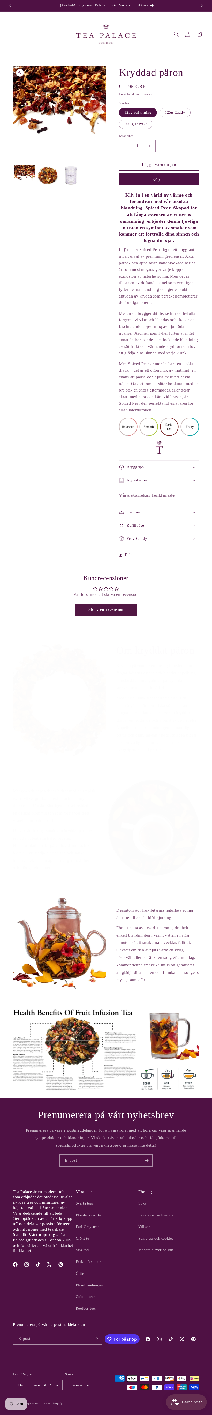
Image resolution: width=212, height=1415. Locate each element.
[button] (11, 34)
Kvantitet (126, 136)
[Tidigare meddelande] (10, 5)
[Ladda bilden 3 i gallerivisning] (70, 175)
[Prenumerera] (146, 1160)
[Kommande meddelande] (202, 5)
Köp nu (159, 179)
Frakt (122, 94)
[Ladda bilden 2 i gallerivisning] (47, 175)
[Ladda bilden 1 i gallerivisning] (24, 175)
